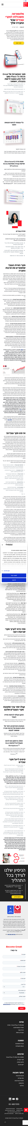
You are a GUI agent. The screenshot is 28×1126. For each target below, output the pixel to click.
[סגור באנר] (2, 544)
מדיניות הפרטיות (6, 1004)
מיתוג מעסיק (20, 1062)
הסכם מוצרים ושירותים (9, 1113)
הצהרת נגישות (20, 1032)
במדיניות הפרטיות (11, 934)
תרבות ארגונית (20, 1075)
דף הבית (22, 27)
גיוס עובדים (21, 1078)
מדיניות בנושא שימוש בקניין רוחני (14, 1111)
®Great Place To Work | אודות (15, 1025)
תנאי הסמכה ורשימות (19, 1113)
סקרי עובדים (20, 1059)
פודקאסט (21, 1083)
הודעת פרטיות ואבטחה (10, 1108)
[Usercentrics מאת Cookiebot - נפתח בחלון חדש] (11, 545)
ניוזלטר (22, 1085)
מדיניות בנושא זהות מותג (10, 1110)
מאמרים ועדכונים (19, 1080)
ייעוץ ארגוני (21, 1064)
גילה (21, 409)
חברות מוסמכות (19, 1043)
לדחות (14, 580)
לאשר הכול (14, 575)
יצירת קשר (21, 1030)
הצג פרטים (7, 570)
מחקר (21, 349)
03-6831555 (14, 1104)
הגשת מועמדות (20, 1046)
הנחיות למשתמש (19, 1110)
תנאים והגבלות (19, 1108)
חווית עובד (9, 419)
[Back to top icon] (5, 1122)
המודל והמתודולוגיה (18, 1027)
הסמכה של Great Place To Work (15, 1057)
